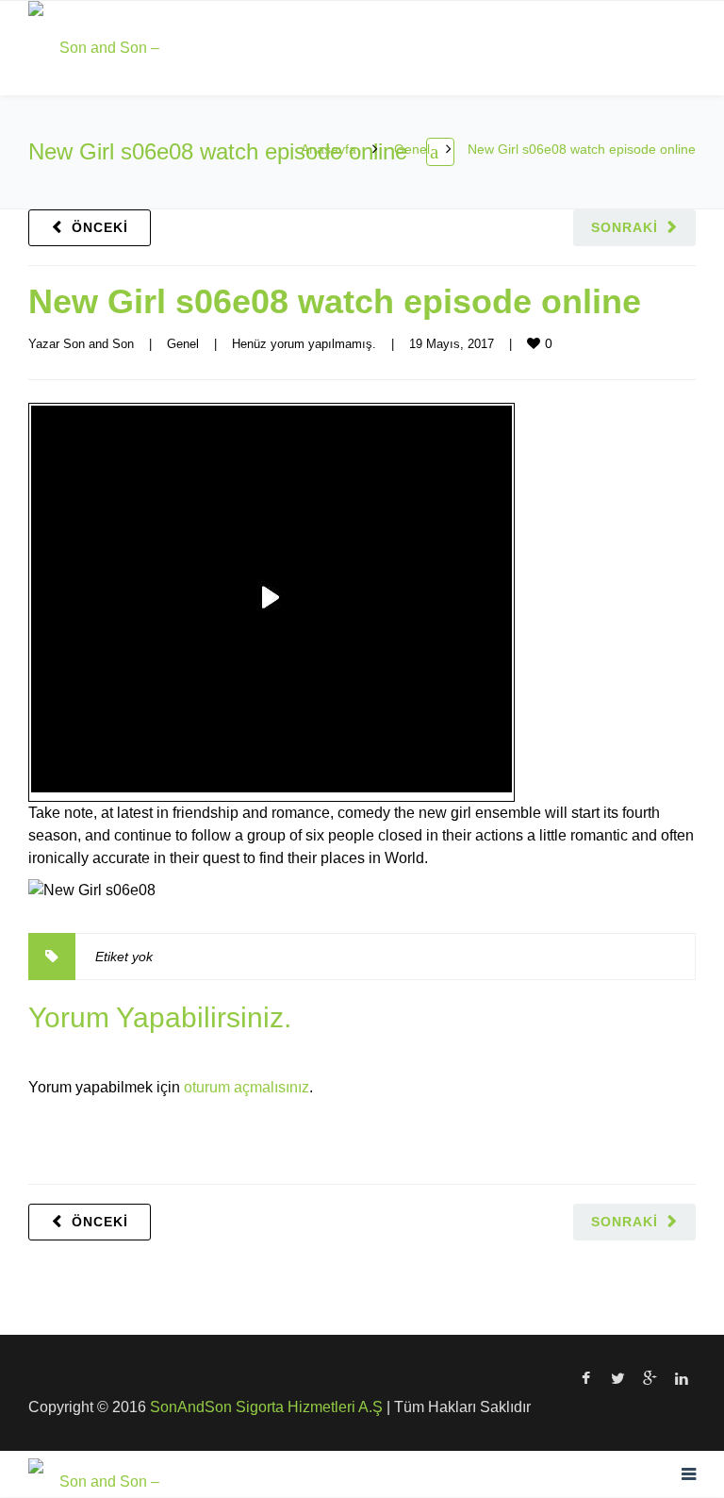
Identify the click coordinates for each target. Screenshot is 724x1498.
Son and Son (98, 344)
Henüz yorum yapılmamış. (304, 344)
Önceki (100, 227)
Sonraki (624, 227)
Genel (412, 149)
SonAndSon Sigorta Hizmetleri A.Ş (266, 1407)
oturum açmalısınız (246, 1087)
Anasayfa (328, 149)
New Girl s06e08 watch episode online (334, 301)
